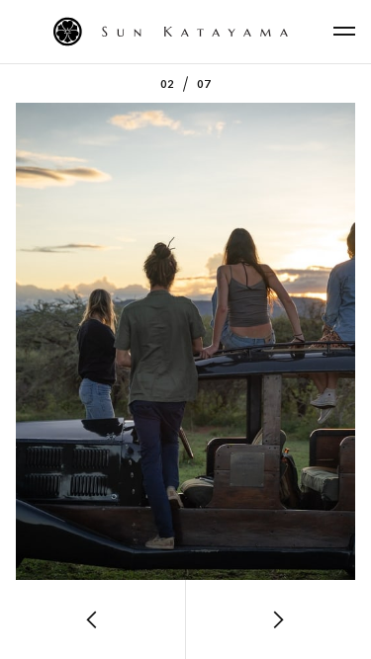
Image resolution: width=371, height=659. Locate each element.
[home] (185, 31)
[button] (344, 31)
